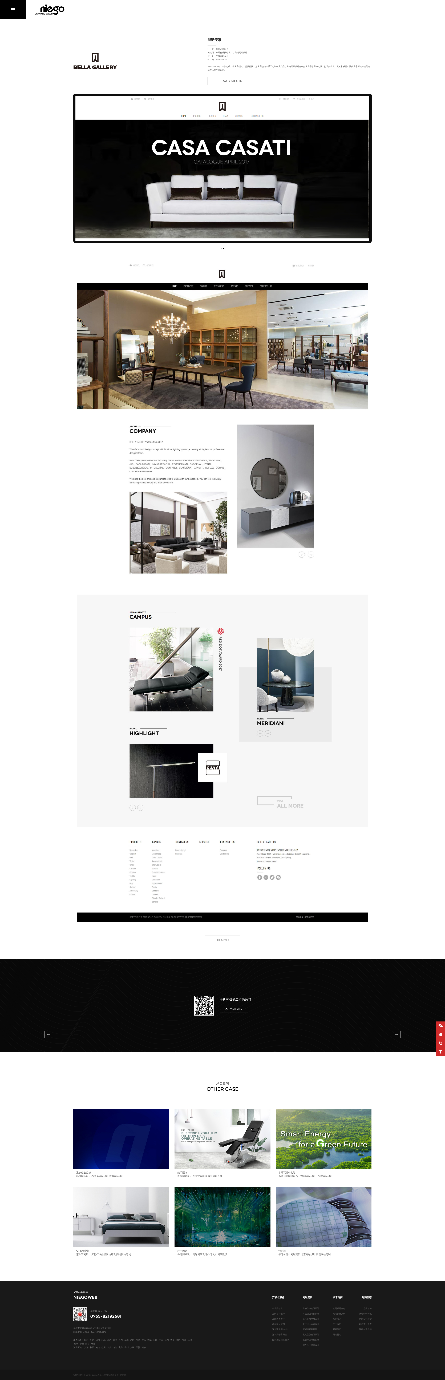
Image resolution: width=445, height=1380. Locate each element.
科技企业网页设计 (311, 1313)
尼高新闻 (367, 1308)
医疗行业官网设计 (311, 1324)
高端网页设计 (278, 1319)
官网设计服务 (339, 1308)
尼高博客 (337, 1334)
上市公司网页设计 (311, 1319)
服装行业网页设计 (311, 1339)
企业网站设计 (278, 1308)
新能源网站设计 (310, 1329)
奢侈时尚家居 (222, 49)
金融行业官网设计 (311, 1308)
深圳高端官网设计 (280, 1334)
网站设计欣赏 (365, 1319)
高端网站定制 (278, 1324)
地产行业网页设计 (311, 1345)
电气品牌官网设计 (311, 1334)
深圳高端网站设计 (280, 1329)
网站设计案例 (339, 1313)
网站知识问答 (365, 1329)
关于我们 (337, 1324)
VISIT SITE (235, 80)
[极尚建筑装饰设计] (396, 1034)
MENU (225, 940)
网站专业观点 (365, 1324)
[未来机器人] (48, 1034)
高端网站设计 (241, 52)
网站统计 (124, 1375)
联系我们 (337, 1329)
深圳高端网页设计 (280, 1339)
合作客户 (337, 1319)
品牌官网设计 (278, 1313)
